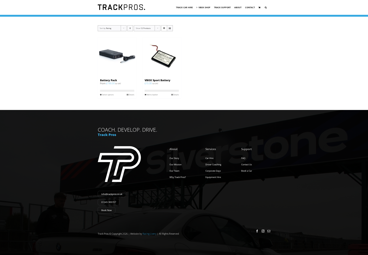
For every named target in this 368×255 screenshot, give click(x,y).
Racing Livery (149, 233)
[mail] (268, 231)
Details (131, 94)
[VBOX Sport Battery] (161, 56)
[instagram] (263, 231)
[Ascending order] (130, 28)
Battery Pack (108, 80)
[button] (266, 7)
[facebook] (257, 231)
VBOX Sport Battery (157, 80)
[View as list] (170, 28)
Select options (108, 94)
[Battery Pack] (117, 56)
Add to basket (152, 94)
